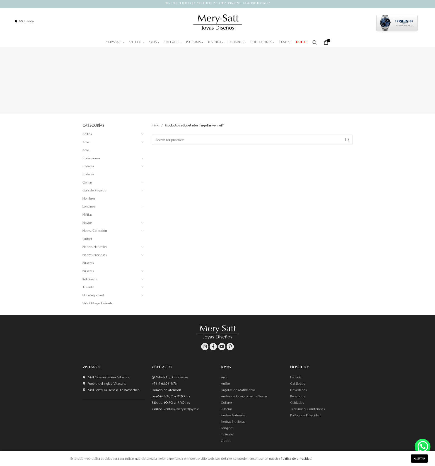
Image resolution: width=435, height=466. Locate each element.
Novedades (298, 390)
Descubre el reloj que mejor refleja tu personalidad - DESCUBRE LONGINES (217, 3)
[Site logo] (217, 23)
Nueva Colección (94, 231)
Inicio (156, 125)
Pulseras (88, 263)
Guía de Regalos (94, 190)
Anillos (87, 134)
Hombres (88, 198)
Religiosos (89, 279)
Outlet (87, 239)
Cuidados (297, 403)
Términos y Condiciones (307, 409)
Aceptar (419, 458)
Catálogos (297, 383)
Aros (85, 142)
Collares (88, 166)
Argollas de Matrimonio (238, 390)
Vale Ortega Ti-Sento (97, 303)
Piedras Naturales (94, 247)
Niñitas (87, 214)
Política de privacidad (296, 458)
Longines (88, 206)
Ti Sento (227, 434)
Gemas (87, 182)
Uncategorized (93, 295)
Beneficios (297, 396)
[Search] (314, 42)
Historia (295, 377)
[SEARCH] (347, 140)
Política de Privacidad (305, 415)
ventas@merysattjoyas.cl (181, 409)
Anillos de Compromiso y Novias (244, 396)
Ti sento (88, 287)
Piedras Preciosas (94, 255)
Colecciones (91, 158)
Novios (87, 223)
